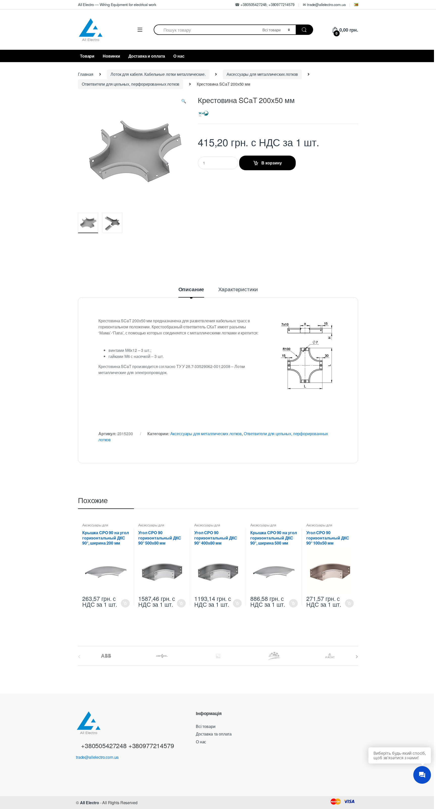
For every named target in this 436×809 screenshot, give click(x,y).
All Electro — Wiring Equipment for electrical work (117, 4)
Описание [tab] (191, 290)
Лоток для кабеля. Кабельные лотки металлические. (158, 74)
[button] (184, 102)
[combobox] (205, 29)
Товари (87, 56)
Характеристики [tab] (238, 289)
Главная (85, 74)
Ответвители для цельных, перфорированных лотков (130, 84)
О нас (178, 56)
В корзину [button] (125, 603)
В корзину (271, 163)
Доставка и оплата (146, 56)
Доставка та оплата (214, 734)
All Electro (89, 802)
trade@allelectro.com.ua (97, 757)
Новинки (111, 56)
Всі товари (205, 726)
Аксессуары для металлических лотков (262, 74)
